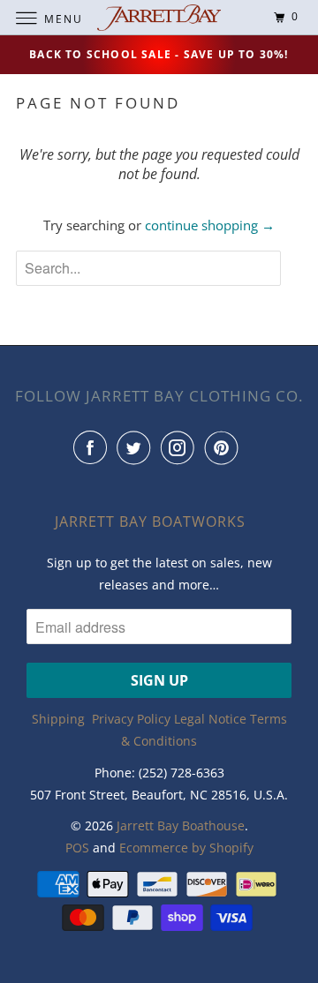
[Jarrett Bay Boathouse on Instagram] (181, 447)
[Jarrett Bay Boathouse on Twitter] (137, 447)
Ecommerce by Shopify (186, 847)
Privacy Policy (131, 718)
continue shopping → (210, 225)
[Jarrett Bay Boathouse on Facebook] (93, 447)
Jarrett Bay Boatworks (150, 521)
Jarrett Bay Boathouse (181, 825)
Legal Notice (210, 718)
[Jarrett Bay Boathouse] (159, 17)
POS (77, 847)
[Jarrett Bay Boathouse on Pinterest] (225, 447)
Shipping (58, 718)
